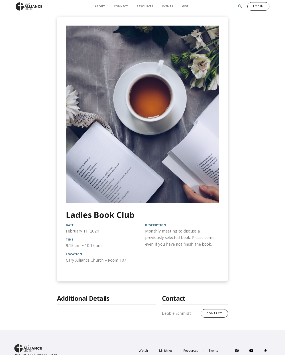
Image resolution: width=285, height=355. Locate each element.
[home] (29, 6)
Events (167, 6)
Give (185, 6)
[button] (100, 6)
